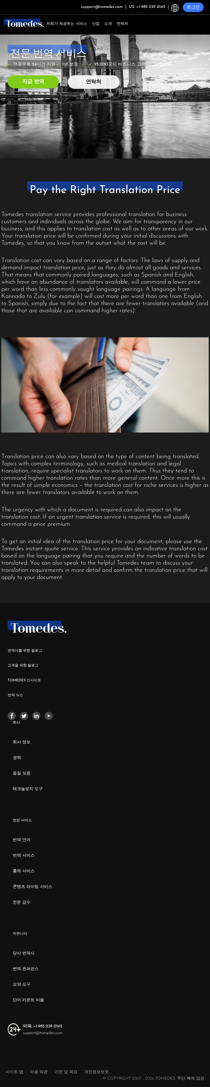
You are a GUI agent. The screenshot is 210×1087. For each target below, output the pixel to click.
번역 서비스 (24, 856)
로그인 (193, 7)
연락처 (122, 24)
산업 (96, 24)
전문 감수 (21, 902)
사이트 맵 (14, 1072)
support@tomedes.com (42, 1033)
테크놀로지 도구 (28, 789)
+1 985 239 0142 (42, 1026)
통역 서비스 (24, 871)
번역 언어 (21, 840)
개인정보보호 (96, 1072)
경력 (17, 758)
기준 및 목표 (66, 1072)
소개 (108, 24)
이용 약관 (39, 1072)
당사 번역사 (24, 953)
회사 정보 (21, 742)
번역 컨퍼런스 (26, 969)
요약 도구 (21, 985)
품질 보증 (21, 773)
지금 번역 (33, 81)
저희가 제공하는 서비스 (66, 24)
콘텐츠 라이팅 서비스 (32, 887)
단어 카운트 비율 (28, 1000)
